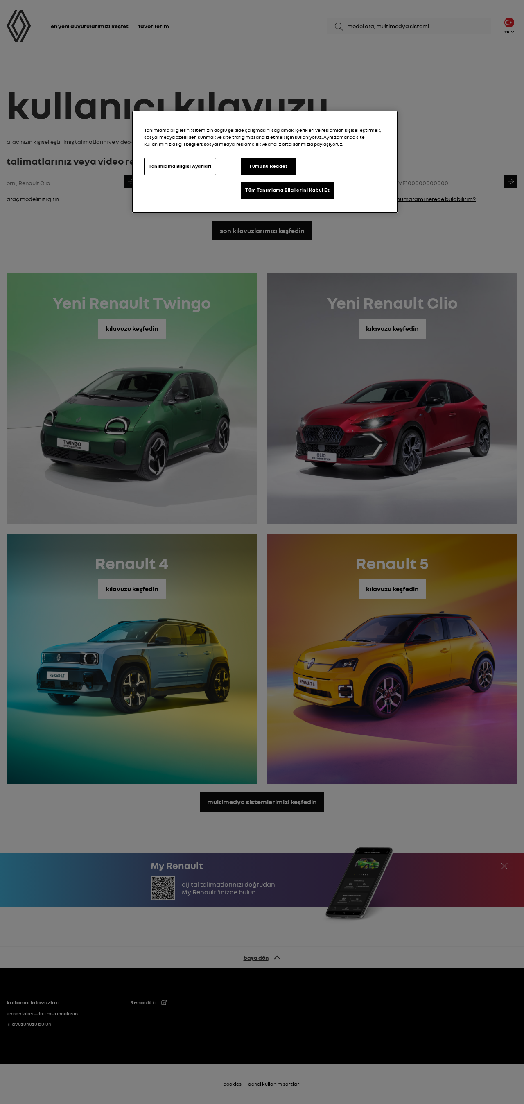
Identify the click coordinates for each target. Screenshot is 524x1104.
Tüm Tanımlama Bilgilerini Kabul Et (287, 190)
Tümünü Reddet (268, 166)
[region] (265, 162)
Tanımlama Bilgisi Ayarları (180, 166)
